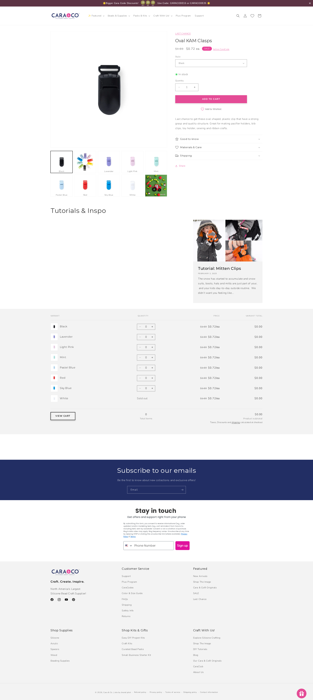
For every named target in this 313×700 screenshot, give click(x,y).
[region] (156, 3)
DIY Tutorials (200, 649)
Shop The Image (202, 581)
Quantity (179, 80)
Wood (54, 655)
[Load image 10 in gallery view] (156, 186)
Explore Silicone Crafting (206, 637)
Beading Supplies (60, 660)
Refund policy (140, 692)
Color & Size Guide (132, 593)
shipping (236, 422)
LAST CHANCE (183, 33)
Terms (133, 536)
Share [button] (182, 165)
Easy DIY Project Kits (133, 637)
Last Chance (200, 599)
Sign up (182, 545)
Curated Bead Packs (133, 649)
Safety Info (128, 610)
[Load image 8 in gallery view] (109, 186)
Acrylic (54, 643)
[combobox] (128, 545)
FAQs (125, 599)
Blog (195, 655)
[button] (96, 15)
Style (177, 56)
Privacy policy (156, 692)
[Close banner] (309, 3)
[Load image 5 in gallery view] (156, 162)
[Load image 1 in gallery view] (62, 162)
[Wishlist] (252, 15)
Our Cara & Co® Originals (207, 660)
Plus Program (129, 581)
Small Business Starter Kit (136, 655)
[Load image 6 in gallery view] (62, 186)
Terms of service (172, 692)
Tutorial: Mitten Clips (219, 268)
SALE (196, 593)
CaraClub (198, 666)
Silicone (55, 637)
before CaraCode (221, 49)
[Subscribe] (182, 490)
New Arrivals (200, 576)
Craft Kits (127, 643)
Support (126, 576)
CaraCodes (128, 587)
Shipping (127, 604)
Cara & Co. (108, 692)
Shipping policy (190, 692)
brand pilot (126, 692)
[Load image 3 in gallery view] (109, 162)
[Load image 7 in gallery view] (85, 186)
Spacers (55, 649)
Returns (126, 616)
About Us (198, 672)
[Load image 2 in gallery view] (85, 162)
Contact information (209, 692)
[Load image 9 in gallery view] (132, 186)
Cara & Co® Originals (205, 587)
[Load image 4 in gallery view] (132, 162)
